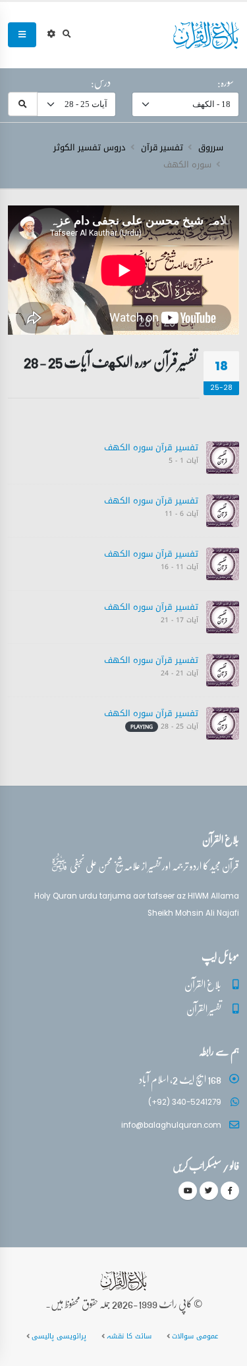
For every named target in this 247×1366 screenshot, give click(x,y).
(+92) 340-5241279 (184, 1102)
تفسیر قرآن (162, 148)
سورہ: (225, 82)
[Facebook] (230, 1191)
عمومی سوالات (195, 1336)
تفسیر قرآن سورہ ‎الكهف (151, 447)
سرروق (210, 148)
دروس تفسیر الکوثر (89, 148)
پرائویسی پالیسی (59, 1336)
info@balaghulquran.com (171, 1125)
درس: (101, 82)
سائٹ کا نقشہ (129, 1336)
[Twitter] (209, 1191)
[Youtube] (187, 1191)
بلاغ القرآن (202, 984)
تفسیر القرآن (203, 1008)
